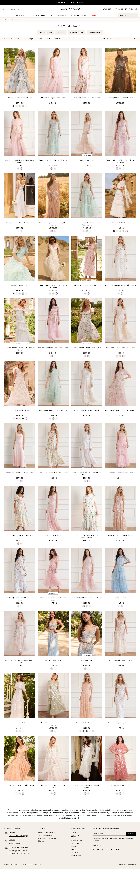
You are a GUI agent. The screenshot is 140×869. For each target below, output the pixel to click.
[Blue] (122, 606)
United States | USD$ (11, 9)
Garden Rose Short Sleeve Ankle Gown (120, 410)
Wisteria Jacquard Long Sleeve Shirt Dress (20, 599)
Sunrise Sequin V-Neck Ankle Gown (20, 785)
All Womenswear (14, 20)
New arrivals (22, 15)
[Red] (17, 418)
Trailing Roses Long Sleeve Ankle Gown (120, 285)
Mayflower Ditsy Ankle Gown (120, 660)
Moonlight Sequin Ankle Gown (53, 98)
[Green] (23, 106)
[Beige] (18, 168)
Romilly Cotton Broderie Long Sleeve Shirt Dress (86, 474)
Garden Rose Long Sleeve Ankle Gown (53, 160)
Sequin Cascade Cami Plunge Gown (120, 848)
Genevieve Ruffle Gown (20, 410)
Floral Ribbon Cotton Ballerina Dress (87, 348)
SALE (94, 15)
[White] (20, 106)
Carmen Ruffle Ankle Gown (86, 723)
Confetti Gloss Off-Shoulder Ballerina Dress (19, 661)
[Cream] (17, 106)
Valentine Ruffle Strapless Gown (120, 473)
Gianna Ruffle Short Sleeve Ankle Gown (120, 348)
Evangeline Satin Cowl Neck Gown (19, 223)
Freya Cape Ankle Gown (20, 723)
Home (6, 20)
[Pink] (21, 168)
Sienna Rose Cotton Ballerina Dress (19, 535)
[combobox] (128, 15)
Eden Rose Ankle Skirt (53, 660)
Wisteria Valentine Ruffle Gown (19, 98)
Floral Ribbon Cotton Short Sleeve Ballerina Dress (87, 536)
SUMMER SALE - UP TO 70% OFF (70, 2)
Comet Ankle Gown (86, 160)
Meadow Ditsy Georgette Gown (120, 723)
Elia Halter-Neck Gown (20, 848)
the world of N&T (79, 15)
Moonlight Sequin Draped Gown (120, 98)
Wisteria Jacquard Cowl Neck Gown (87, 98)
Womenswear (39, 15)
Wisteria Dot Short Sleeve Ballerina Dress (53, 599)
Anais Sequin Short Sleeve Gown (120, 535)
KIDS (51, 15)
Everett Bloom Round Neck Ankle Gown (87, 786)
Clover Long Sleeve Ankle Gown (86, 410)
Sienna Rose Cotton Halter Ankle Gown (53, 473)
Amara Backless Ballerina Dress (87, 848)
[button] (9, 39)
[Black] (13, 106)
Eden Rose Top (86, 660)
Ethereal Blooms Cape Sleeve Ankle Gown (53, 724)
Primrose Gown (120, 598)
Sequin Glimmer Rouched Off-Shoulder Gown (20, 349)
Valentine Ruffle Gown (120, 223)
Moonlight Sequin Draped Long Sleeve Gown (20, 161)
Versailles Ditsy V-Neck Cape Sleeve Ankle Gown (120, 161)
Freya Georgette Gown (53, 535)
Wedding (62, 15)
